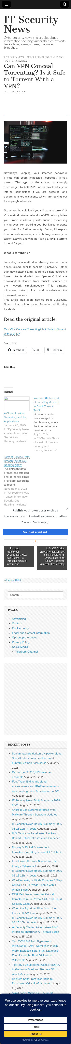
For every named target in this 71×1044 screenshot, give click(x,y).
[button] (35, 510)
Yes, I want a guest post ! (35, 532)
